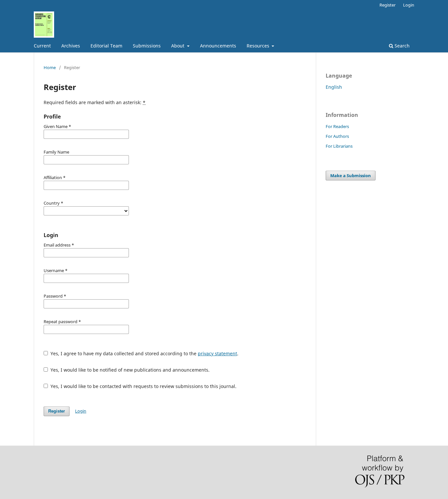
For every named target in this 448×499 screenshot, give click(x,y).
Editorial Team (106, 46)
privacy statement (217, 353)
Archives (70, 46)
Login (408, 5)
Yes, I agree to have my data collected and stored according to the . (143, 353)
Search (401, 46)
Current (42, 46)
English (334, 87)
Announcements (218, 46)
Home (50, 67)
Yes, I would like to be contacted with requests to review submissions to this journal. (142, 386)
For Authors (337, 136)
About (178, 46)
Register (387, 5)
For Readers (337, 126)
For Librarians (339, 146)
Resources (259, 46)
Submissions (147, 46)
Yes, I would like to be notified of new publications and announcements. (129, 370)
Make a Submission (350, 175)
